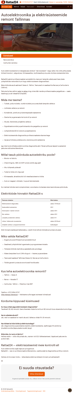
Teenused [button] (30, 6)
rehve (25, 91)
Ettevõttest (41, 6)
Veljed (22, 6)
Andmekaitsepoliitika (7, 391)
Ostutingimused (21, 391)
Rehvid (16, 6)
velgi (19, 91)
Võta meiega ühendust (9, 294)
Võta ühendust (36, 374)
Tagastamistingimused (34, 391)
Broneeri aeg (6, 6)
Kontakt (49, 6)
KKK (44, 391)
